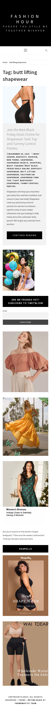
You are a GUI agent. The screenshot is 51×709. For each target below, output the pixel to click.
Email (5, 311)
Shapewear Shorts (17, 163)
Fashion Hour (26, 19)
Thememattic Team (25, 703)
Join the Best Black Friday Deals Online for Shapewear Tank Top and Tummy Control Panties (23, 138)
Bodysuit (21, 157)
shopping (35, 163)
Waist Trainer (15, 166)
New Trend (13, 160)
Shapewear (27, 160)
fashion (32, 157)
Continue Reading (24, 235)
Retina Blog (35, 700)
